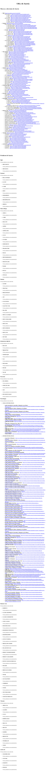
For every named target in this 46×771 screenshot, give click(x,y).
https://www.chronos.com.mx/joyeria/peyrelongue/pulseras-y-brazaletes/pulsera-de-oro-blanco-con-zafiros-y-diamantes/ (25, 521)
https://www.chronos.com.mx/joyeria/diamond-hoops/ (22, 117)
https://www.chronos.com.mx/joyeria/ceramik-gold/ (22, 145)
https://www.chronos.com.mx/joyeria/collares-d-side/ (23, 33)
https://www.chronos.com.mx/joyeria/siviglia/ (18, 66)
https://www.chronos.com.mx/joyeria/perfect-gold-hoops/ (26, 122)
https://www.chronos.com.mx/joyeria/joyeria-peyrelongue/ (26, 99)
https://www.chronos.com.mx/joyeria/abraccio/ (18, 133)
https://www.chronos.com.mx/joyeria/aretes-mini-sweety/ (20, 16)
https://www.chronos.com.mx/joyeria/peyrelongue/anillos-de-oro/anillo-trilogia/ (25, 430)
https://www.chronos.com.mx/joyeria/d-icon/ (17, 29)
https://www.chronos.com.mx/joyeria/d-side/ (16, 30)
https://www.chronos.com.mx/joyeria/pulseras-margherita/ (25, 44)
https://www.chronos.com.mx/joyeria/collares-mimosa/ (23, 49)
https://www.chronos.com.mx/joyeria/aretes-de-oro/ (20, 101)
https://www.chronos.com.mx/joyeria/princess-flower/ (23, 125)
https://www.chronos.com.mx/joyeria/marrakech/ (20, 59)
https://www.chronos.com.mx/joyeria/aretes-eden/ (21, 37)
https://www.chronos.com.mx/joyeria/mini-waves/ (20, 18)
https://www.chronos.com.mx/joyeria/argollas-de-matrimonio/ (31, 108)
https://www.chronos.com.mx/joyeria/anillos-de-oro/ (21, 100)
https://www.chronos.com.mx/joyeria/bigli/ (12, 13)
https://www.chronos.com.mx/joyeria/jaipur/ (16, 55)
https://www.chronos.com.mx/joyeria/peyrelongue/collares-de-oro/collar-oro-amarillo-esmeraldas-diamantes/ (24, 447)
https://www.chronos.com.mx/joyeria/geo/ (15, 96)
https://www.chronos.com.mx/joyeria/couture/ (18, 146)
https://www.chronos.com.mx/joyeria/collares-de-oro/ (22, 102)
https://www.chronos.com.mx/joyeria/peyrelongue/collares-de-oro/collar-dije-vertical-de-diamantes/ (22, 485)
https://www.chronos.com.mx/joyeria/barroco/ (18, 111)
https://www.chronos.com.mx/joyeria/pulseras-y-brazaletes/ (29, 105)
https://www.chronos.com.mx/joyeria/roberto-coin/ (17, 110)
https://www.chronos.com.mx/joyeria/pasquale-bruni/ (21, 85)
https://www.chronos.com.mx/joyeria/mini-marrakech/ (23, 62)
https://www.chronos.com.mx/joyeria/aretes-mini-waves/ (20, 20)
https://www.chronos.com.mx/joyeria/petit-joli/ (17, 91)
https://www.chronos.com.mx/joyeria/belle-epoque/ (21, 24)
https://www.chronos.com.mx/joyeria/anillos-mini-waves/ (20, 19)
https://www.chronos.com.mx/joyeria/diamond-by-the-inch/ (26, 116)
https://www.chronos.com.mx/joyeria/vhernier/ (15, 132)
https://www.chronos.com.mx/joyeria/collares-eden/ (22, 38)
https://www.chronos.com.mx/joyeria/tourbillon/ (20, 142)
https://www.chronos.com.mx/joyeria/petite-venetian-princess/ (29, 123)
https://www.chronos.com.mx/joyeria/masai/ (16, 61)
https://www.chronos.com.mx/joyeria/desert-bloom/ (22, 73)
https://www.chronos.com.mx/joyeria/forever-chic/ (21, 95)
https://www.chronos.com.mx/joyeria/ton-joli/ (17, 92)
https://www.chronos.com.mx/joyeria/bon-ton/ (18, 86)
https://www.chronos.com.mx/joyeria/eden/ (15, 35)
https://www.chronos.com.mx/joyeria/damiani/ (15, 23)
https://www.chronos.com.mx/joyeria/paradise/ (17, 64)
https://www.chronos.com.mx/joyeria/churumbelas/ (24, 109)
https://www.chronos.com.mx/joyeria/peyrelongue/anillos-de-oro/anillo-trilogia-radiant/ (29, 418)
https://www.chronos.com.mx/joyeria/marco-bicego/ (18, 51)
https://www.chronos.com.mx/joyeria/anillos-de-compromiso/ (30, 107)
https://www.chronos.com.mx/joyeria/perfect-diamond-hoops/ (28, 121)
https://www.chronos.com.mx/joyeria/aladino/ (18, 134)
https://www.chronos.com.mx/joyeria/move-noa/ (19, 81)
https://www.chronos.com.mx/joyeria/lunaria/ (18, 58)
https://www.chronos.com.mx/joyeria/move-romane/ (22, 82)
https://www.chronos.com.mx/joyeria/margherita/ (20, 40)
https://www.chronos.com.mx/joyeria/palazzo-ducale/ (23, 120)
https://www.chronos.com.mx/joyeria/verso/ (16, 143)
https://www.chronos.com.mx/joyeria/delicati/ (18, 54)
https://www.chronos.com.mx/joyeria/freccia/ (17, 137)
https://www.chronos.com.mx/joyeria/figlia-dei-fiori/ (20, 87)
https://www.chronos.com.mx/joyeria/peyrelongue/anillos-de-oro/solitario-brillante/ (27, 433)
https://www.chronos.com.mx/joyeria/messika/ (15, 67)
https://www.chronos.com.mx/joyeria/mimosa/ (17, 46)
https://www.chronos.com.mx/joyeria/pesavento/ (15, 93)
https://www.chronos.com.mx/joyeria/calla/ (16, 135)
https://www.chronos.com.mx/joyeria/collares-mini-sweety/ (21, 17)
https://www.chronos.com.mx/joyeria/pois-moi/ (18, 124)
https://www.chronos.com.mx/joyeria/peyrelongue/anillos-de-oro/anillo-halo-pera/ (26, 429)
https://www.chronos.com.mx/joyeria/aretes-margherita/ (24, 42)
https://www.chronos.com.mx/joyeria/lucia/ (16, 57)
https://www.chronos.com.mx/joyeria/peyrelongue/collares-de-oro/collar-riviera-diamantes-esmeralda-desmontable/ (25, 453)
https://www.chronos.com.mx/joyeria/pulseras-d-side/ (23, 34)
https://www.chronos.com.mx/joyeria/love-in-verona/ (22, 118)
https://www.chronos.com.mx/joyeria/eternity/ (18, 147)
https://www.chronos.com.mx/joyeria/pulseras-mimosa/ (23, 50)
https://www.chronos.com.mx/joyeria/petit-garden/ (19, 90)
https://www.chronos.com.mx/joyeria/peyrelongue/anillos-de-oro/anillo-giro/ (23, 569)
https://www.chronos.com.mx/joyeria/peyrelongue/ (17, 98)
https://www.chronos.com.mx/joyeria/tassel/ (16, 129)
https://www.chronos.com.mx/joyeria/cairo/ (16, 53)
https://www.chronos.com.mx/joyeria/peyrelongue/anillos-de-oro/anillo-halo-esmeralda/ (29, 428)
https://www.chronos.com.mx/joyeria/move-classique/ (23, 79)
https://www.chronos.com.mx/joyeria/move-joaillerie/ (23, 80)
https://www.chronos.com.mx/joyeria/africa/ (16, 52)
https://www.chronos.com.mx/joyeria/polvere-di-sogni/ (23, 97)
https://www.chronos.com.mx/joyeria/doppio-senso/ (21, 136)
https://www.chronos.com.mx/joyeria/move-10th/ (18, 78)
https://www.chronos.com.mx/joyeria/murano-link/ (21, 63)
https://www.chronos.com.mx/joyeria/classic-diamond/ (23, 112)
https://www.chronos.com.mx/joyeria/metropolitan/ (22, 45)
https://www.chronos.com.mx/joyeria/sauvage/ (17, 126)
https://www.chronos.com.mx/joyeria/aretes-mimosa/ (22, 48)
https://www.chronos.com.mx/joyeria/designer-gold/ (22, 115)
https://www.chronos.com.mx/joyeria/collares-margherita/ (25, 43)
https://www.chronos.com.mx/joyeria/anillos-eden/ (21, 36)
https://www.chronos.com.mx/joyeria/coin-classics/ (21, 114)
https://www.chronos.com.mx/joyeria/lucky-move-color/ (22, 77)
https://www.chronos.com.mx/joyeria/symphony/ (19, 128)
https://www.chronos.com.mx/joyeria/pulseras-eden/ (22, 39)
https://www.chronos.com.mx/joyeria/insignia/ (18, 148)
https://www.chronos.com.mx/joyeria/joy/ (14, 75)
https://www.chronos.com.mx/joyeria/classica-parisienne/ (26, 113)
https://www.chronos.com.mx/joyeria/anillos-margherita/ (24, 41)
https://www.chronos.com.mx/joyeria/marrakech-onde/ (21, 60)
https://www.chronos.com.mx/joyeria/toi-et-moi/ (20, 74)
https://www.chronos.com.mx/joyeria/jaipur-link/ (19, 56)
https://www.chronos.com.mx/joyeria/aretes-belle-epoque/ (25, 26)
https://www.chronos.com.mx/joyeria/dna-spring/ (19, 94)
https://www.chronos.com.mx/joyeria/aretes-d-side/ (22, 32)
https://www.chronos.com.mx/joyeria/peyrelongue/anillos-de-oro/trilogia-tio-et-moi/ (27, 425)
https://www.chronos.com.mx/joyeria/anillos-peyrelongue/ (27, 106)
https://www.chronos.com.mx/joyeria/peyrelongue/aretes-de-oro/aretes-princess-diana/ (29, 584)
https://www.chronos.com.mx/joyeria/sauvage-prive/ (22, 127)
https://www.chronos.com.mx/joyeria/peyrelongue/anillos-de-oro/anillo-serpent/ (25, 570)
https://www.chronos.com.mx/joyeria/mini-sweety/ (20, 14)
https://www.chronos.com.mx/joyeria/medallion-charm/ (24, 119)
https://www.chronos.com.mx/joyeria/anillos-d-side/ (22, 31)
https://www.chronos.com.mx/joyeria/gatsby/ (17, 68)
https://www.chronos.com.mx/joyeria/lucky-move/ (20, 76)
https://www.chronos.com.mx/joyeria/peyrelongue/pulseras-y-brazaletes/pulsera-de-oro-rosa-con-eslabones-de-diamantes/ (25, 514)
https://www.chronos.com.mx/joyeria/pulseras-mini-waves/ (25, 22)
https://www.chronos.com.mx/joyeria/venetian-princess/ (24, 131)
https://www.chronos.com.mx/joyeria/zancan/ (15, 144)
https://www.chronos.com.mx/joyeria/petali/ (16, 65)
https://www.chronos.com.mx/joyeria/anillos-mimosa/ (23, 47)
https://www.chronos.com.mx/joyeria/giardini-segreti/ (20, 88)
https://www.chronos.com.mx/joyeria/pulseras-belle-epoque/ (26, 28)
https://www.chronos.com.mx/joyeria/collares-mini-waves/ (21, 21)
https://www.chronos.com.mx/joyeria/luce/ (14, 89)
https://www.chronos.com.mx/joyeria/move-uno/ (19, 83)
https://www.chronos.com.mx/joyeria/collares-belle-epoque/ (26, 27)
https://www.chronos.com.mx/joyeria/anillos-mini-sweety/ (20, 15)
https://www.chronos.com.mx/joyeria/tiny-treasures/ (22, 130)
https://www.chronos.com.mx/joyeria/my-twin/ (18, 84)
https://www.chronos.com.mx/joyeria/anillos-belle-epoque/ (26, 25)
